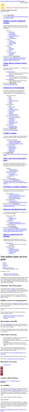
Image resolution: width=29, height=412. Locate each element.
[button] (15, 17)
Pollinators (11, 219)
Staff (10, 47)
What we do (11, 32)
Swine (10, 103)
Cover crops (11, 107)
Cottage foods (12, 173)
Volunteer (11, 40)
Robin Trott (6, 356)
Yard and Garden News (8, 267)
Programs (11, 49)
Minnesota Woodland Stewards (14, 209)
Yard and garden (10, 193)
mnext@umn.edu (16, 381)
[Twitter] (14, 372)
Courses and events (10, 71)
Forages (11, 108)
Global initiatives (13, 38)
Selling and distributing (11, 172)
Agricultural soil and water (15, 222)
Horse (10, 99)
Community (6, 128)
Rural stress (11, 151)
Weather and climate (10, 224)
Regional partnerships (14, 35)
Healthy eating (12, 178)
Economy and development (15, 141)
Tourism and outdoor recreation (16, 143)
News (4, 266)
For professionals (10, 79)
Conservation (9, 221)
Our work (8, 30)
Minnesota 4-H (9, 243)
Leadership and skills (13, 249)
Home (4, 262)
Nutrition (8, 177)
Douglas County (7, 364)
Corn (10, 105)
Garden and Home (7, 179)
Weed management (13, 114)
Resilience (11, 253)
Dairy (10, 98)
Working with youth (10, 246)
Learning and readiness (14, 250)
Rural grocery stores (13, 174)
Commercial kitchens (13, 170)
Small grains (11, 110)
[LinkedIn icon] (4, 382)
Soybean (11, 112)
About (4, 15)
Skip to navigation (5, 1)
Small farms (11, 123)
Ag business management (14, 117)
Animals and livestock (11, 95)
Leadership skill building (14, 142)
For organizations (10, 75)
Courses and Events (7, 56)
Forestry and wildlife (10, 215)
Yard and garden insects (14, 197)
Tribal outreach (12, 34)
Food (4, 152)
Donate (10, 44)
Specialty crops (9, 124)
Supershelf (11, 175)
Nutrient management (14, 109)
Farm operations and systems (12, 116)
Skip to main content (13, 1)
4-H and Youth (6, 227)
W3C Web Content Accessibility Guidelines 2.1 (13, 389)
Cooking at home (13, 169)
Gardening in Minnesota (14, 194)
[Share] (14, 374)
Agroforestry (12, 119)
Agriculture (6, 83)
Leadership (11, 48)
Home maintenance (10, 199)
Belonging (11, 248)
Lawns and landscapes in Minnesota (17, 195)
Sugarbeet (11, 113)
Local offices (12, 33)
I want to (8, 39)
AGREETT (11, 37)
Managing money (13, 147)
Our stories (8, 51)
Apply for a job (12, 43)
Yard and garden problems (15, 198)
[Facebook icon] (1, 382)
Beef (10, 96)
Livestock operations (13, 100)
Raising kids (11, 150)
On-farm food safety (13, 122)
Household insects (13, 201)
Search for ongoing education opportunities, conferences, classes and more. (18, 73)
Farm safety (11, 121)
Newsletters (11, 53)
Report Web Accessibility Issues (8, 409)
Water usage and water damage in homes (18, 202)
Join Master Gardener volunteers (15, 187)
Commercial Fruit (13, 126)
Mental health (12, 148)
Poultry (10, 102)
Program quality (12, 251)
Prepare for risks (12, 226)
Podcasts (11, 54)
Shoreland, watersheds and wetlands (17, 223)
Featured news (21, 358)
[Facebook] (14, 370)
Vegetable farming (13, 127)
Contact (8, 46)
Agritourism (11, 118)
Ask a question (12, 42)
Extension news (12, 52)
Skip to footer (21, 1)
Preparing (8, 168)
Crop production (10, 104)
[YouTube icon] (2, 382)
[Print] (14, 368)
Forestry (11, 217)
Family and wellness (10, 145)
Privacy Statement (20, 409)
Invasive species (12, 218)
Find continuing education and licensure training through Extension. (18, 81)
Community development (11, 139)
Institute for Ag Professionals (13, 88)
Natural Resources (7, 203)
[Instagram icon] (3, 382)
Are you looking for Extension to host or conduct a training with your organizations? (18, 77)
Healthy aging (12, 146)
